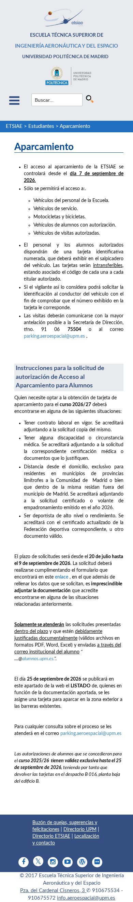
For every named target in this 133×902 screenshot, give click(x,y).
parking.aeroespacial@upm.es (54, 336)
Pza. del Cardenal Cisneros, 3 (53, 890)
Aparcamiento (75, 126)
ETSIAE (14, 126)
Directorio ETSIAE (51, 836)
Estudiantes (41, 126)
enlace (61, 577)
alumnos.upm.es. (38, 658)
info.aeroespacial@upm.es (86, 898)
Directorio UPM (80, 829)
